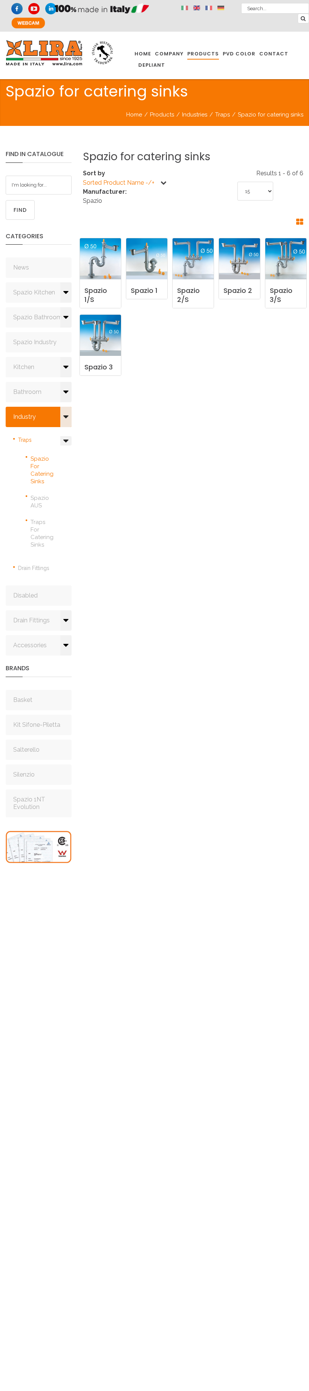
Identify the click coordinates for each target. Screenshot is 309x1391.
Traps (222, 114)
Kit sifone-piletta (36, 724)
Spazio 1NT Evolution (29, 803)
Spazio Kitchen (34, 292)
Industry (24, 416)
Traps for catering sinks (42, 533)
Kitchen (23, 367)
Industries (194, 114)
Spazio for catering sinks (42, 470)
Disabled (25, 595)
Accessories (30, 645)
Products (162, 114)
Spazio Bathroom (37, 317)
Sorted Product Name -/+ (118, 182)
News (21, 267)
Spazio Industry (35, 342)
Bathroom (27, 391)
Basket (22, 699)
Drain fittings (33, 568)
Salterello (26, 749)
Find (20, 210)
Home (134, 114)
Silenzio (24, 774)
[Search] (303, 18)
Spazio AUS (40, 502)
